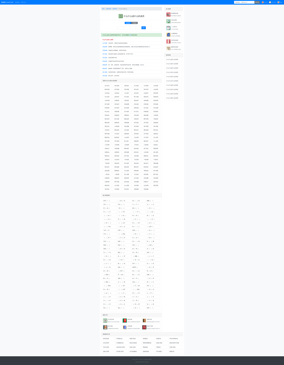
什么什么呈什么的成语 (172, 81)
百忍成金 (105, 57)
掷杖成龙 (107, 185)
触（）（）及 (136, 274)
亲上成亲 (155, 137)
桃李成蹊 (126, 152)
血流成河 (155, 167)
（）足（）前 (150, 278)
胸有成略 (116, 167)
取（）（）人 (136, 226)
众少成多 (116, 185)
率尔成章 (136, 126)
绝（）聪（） (107, 271)
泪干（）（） (107, 204)
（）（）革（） (151, 219)
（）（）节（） (136, 211)
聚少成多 (116, 119)
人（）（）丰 (150, 296)
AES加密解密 (133, 351)
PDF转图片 (159, 351)
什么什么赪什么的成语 (172, 59)
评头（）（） (150, 285)
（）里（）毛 (136, 260)
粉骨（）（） (150, 308)
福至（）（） (121, 267)
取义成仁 (126, 141)
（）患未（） (150, 226)
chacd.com (141, 359)
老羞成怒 (155, 122)
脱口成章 (155, 152)
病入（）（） (107, 308)
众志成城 (146, 185)
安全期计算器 (120, 351)
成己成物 (105, 72)
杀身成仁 (155, 144)
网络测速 (145, 347)
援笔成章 (126, 178)
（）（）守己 (121, 211)
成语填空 (114, 8)
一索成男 (116, 174)
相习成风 (126, 163)
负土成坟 (107, 96)
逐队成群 (155, 185)
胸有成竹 (136, 167)
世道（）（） (136, 282)
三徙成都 (116, 144)
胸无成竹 (107, 167)
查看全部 (172, 351)
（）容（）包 (150, 289)
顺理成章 (155, 148)
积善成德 (136, 108)
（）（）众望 (121, 289)
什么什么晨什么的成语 (172, 72)
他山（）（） (121, 308)
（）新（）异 (121, 248)
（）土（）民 (107, 267)
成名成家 (105, 75)
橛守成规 (146, 119)
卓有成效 (116, 189)
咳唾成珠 (116, 122)
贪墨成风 (116, 152)
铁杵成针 (136, 152)
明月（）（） (136, 245)
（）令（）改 (150, 300)
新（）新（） (136, 248)
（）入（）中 (150, 256)
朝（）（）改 (136, 271)
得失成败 (126, 89)
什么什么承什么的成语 (172, 89)
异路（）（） (107, 248)
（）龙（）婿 (121, 300)
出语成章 (155, 85)
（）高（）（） (107, 256)
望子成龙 (126, 156)
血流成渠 (107, 170)
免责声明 (146, 361)
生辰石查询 (106, 343)
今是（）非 (106, 230)
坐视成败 (146, 189)
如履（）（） (150, 274)
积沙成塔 (116, 108)
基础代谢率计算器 (174, 343)
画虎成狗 (155, 100)
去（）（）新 (150, 248)
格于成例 (136, 96)
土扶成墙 (146, 152)
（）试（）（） (151, 223)
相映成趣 (155, 163)
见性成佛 (136, 115)
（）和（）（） (136, 234)
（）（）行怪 (107, 226)
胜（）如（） (107, 208)
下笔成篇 (146, 159)
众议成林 (136, 185)
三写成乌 (136, 144)
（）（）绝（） (122, 215)
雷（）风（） (150, 271)
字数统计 (158, 347)
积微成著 (116, 111)
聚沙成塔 (107, 119)
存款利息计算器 (120, 347)
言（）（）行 (107, 211)
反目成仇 (136, 93)
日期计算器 (172, 347)
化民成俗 (126, 100)
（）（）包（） (107, 219)
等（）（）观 (121, 219)
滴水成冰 (136, 89)
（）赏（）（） (107, 223)
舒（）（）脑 (150, 241)
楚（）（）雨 (136, 200)
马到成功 (107, 130)
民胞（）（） (136, 230)
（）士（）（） (107, 263)
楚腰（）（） (150, 200)
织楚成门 (146, 181)
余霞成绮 (107, 178)
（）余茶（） (150, 245)
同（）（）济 (107, 304)
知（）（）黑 (150, 304)
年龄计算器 (133, 347)
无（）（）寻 (107, 252)
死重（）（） (107, 245)
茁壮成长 (107, 189)
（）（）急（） (151, 211)
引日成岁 (136, 174)
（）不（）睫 (136, 285)
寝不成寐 (107, 141)
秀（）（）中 (150, 282)
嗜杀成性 (126, 148)
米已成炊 (126, 130)
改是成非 (116, 96)
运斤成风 (136, 178)
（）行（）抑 (121, 237)
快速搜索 (128, 23)
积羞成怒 (146, 111)
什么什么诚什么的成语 (172, 85)
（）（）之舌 (121, 223)
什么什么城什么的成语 (172, 93)
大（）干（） (136, 204)
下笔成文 (155, 159)
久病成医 (155, 115)
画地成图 (146, 100)
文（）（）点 (150, 204)
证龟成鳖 (136, 181)
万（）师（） (136, 300)
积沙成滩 (126, 108)
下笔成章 (107, 163)
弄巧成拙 (146, 133)
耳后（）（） (107, 241)
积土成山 (107, 111)
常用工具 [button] (23, 2)
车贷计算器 (106, 347)
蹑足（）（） (121, 252)
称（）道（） (136, 215)
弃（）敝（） (121, 274)
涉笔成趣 (116, 148)
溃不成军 (146, 122)
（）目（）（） (136, 219)
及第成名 (107, 115)
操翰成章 (105, 65)
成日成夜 (116, 85)
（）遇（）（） (151, 237)
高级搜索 (134, 23)
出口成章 (136, 85)
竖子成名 (146, 148)
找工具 (257, 2)
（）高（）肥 (136, 304)
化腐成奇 (116, 100)
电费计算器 (133, 338)
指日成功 (155, 181)
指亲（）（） (121, 245)
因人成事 (126, 174)
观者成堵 (155, 96)
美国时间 (158, 338)
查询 (143, 28)
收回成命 (136, 148)
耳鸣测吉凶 (119, 338)
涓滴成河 (136, 119)
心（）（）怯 (107, 296)
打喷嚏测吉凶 (120, 343)
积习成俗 (126, 111)
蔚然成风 (155, 156)
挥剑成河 (116, 104)
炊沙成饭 (116, 89)
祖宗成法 (126, 189)
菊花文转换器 (133, 343)
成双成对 (126, 85)
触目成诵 (107, 89)
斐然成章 (155, 93)
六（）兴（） (136, 296)
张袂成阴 (155, 178)
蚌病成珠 (105, 61)
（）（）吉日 (121, 285)
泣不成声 (146, 137)
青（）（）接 (107, 260)
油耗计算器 (106, 351)
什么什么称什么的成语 (172, 63)
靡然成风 (116, 130)
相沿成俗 (136, 163)
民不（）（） (136, 263)
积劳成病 (155, 104)
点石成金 (107, 93)
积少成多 (146, 108)
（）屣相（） (107, 274)
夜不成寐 (155, 170)
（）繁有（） (107, 282)
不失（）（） (107, 234)
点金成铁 (155, 89)
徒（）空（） (136, 278)
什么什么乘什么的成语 (172, 98)
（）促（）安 (150, 267)
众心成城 (126, 185)
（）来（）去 (121, 226)
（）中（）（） (151, 234)
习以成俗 (136, 159)
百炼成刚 (105, 46)
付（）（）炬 (107, 300)
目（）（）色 (150, 263)
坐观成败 (136, 189)
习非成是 (126, 159)
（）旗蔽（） (136, 256)
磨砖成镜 (146, 130)
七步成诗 (126, 137)
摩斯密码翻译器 (147, 343)
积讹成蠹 (126, 104)
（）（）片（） (122, 293)
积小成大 (136, 111)
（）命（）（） (136, 308)
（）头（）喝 (121, 296)
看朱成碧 (107, 122)
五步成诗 (116, 159)
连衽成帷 (126, 126)
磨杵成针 (136, 130)
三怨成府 (146, 144)
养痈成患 (146, 170)
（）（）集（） (107, 215)
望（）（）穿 (136, 293)
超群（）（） (121, 241)
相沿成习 (146, 163)
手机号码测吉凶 (174, 338)
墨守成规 (107, 133)
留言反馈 (142, 361)
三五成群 (107, 144)
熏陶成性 (116, 170)
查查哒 (7, 2)
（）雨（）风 (121, 200)
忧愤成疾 (146, 174)
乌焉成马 (107, 159)
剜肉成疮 (116, 156)
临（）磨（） (107, 289)
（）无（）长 (121, 304)
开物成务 (155, 119)
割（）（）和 (136, 241)
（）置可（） (121, 271)
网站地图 (137, 361)
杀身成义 (107, 148)
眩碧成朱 (146, 167)
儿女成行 (126, 93)
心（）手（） (150, 293)
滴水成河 (146, 89)
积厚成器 (146, 104)
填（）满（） (136, 252)
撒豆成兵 (146, 141)
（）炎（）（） (107, 293)
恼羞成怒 (126, 133)
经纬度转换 (106, 338)
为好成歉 (136, 156)
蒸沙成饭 (126, 181)
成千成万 (107, 85)
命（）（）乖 (121, 256)
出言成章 (146, 85)
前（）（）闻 (136, 223)
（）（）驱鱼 (136, 289)
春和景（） (135, 267)
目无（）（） (121, 204)
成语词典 (108, 8)
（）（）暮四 (107, 285)
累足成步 (107, 126)
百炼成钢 (105, 50)
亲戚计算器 (159, 343)
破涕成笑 (116, 137)
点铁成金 (116, 93)
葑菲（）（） (107, 200)
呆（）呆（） (136, 237)
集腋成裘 (116, 115)
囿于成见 (155, 174)
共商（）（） (121, 230)
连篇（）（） (121, 278)
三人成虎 (155, 141)
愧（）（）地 (121, 263)
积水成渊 (155, 108)
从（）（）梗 (121, 282)
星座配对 (145, 338)
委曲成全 (146, 156)
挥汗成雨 (107, 104)
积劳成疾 (107, 108)
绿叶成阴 (146, 126)
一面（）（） (121, 208)
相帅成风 (116, 163)
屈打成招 (116, 141)
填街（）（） (150, 252)
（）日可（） (121, 260)
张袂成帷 (146, 178)
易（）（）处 (150, 215)
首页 (103, 8)
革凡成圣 (126, 96)
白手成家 (105, 43)
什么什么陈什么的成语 (172, 76)
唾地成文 (107, 156)
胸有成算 (126, 167)
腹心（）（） (136, 208)
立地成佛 (116, 126)
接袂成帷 (146, 115)
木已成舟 (116, 133)
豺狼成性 (105, 68)
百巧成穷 (105, 54)
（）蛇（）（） (151, 208)
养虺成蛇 (136, 170)
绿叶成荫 (155, 126)
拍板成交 (155, 133)
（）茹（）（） (151, 230)
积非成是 (136, 104)
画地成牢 (136, 100)
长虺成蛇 (107, 181)
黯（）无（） (107, 278)
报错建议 (17, 2)
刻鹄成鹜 (126, 122)
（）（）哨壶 (121, 234)
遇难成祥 (116, 178)
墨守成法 (155, 130)
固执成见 (146, 96)
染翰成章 (136, 141)
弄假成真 (136, 133)
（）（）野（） (107, 237)
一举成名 (107, 174)
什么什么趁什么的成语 (172, 68)
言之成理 (126, 170)
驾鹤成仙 (126, 115)
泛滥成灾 (146, 93)
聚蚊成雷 (126, 119)
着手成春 (116, 181)
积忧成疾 (155, 111)
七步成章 (136, 137)
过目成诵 (107, 100)
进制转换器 (146, 351)
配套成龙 (107, 137)
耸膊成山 (107, 152)
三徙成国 (126, 144)
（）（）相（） (151, 260)
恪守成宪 (136, 122)
